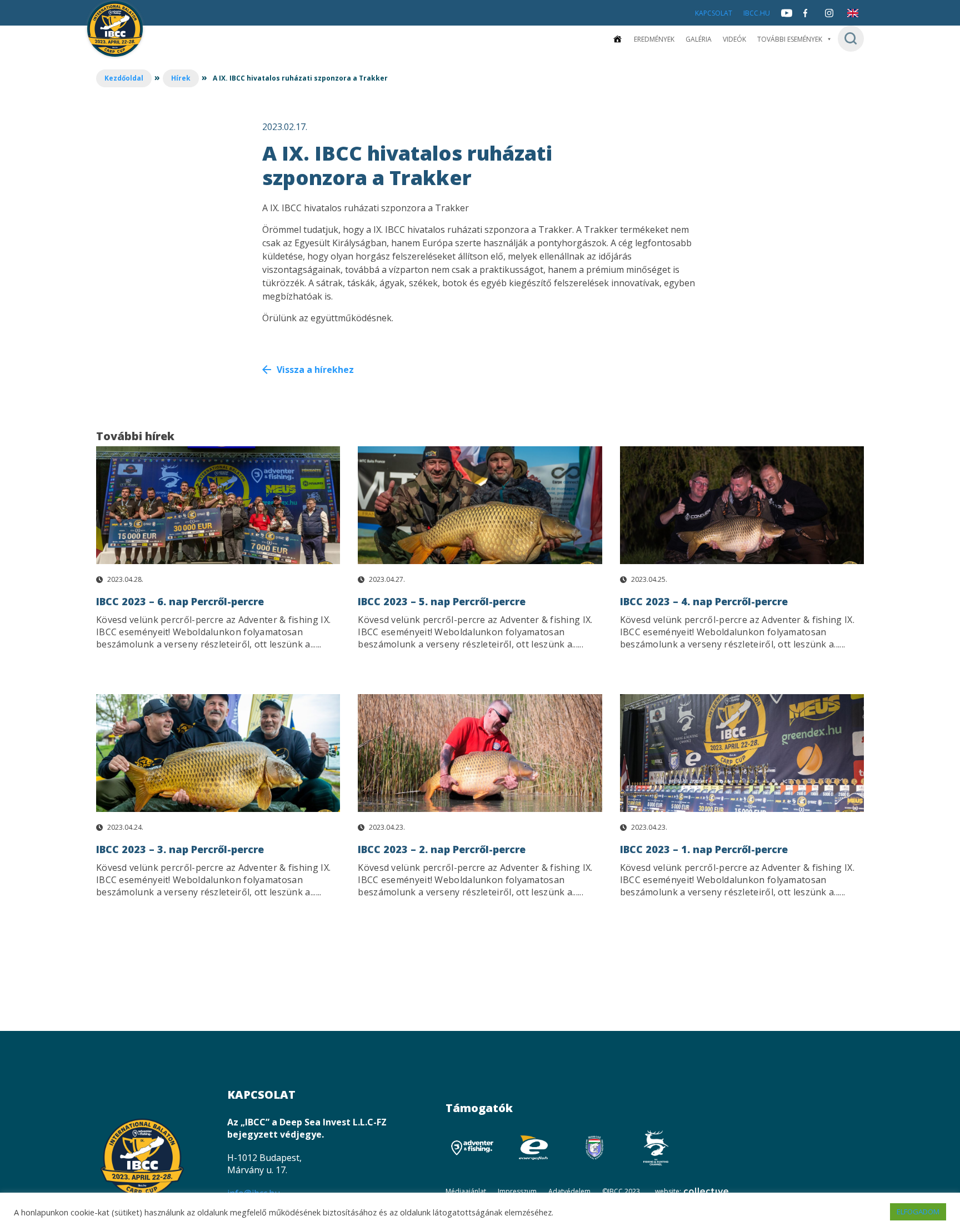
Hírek (181, 78)
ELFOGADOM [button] (918, 1212)
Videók (734, 39)
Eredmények (654, 39)
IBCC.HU (756, 13)
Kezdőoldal (123, 78)
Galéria (699, 39)
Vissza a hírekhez (315, 369)
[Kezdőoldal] (617, 39)
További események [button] (789, 39)
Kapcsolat (713, 13)
